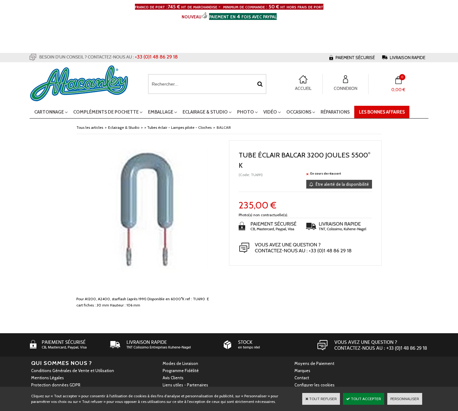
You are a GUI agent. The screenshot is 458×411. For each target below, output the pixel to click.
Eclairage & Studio (205, 112)
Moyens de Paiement (314, 363)
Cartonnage (49, 112)
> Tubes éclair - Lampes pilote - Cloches (178, 127)
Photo (245, 112)
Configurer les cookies (314, 384)
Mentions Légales (47, 377)
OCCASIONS (298, 112)
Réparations (335, 112)
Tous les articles (89, 127)
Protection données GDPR (55, 384)
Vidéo (270, 112)
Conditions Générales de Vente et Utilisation (72, 370)
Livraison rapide (407, 57)
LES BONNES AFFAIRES (382, 112)
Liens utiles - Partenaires (185, 384)
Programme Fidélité (181, 370)
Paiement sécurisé (355, 57)
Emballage (160, 112)
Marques (302, 370)
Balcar (224, 127)
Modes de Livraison (180, 363)
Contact (301, 377)
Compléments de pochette (106, 112)
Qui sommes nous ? (61, 363)
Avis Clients (173, 377)
